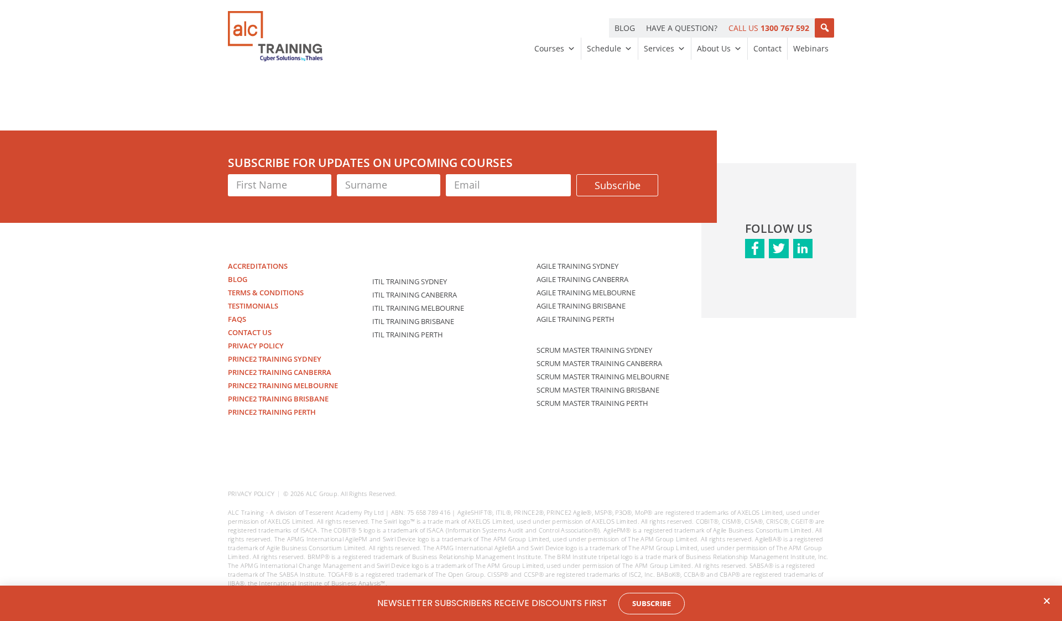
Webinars (811, 48)
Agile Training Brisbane (581, 306)
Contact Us (250, 332)
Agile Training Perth (576, 319)
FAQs (237, 319)
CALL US (768, 28)
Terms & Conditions (266, 293)
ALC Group (321, 493)
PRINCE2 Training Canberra (279, 372)
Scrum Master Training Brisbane (598, 390)
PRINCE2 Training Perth (272, 412)
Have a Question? (681, 28)
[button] (824, 28)
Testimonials (253, 306)
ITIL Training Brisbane (413, 321)
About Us (714, 48)
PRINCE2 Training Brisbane (278, 399)
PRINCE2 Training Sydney (274, 359)
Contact (767, 48)
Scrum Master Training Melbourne (603, 377)
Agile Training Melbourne (586, 293)
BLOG (625, 28)
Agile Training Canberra (582, 279)
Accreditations (258, 266)
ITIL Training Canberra (414, 295)
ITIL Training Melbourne (418, 308)
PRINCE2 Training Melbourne (283, 385)
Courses (549, 48)
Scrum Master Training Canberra (599, 363)
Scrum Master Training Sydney (594, 350)
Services (659, 48)
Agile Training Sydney (577, 266)
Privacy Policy (256, 346)
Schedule (604, 48)
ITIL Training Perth (407, 335)
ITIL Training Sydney (409, 281)
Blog (237, 279)
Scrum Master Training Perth (592, 403)
